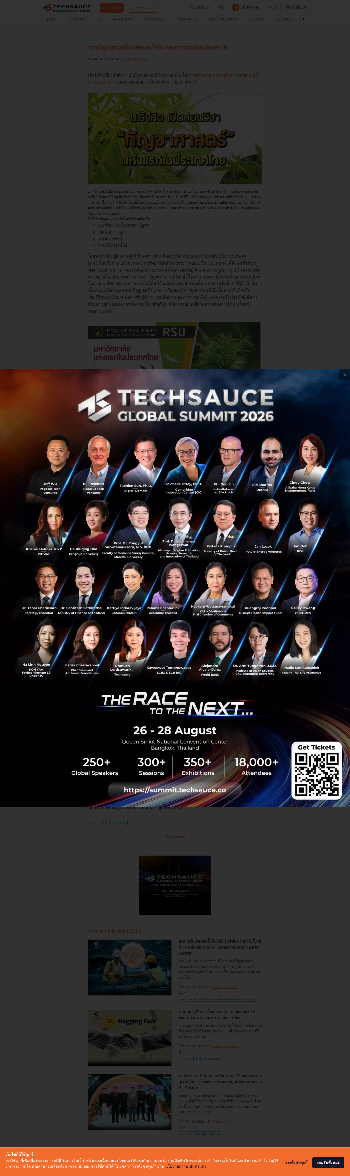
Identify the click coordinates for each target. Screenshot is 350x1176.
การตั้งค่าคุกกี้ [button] (296, 1162)
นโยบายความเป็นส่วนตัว (185, 1166)
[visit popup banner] (175, 588)
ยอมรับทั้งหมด (328, 1162)
